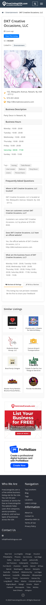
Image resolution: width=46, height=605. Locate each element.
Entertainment (11, 12)
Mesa (17, 581)
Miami (36, 584)
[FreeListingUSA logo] (14, 4)
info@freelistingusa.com (12, 539)
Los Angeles (18, 554)
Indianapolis (23, 563)
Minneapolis (19, 587)
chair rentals (10, 169)
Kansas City (36, 578)
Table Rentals (25, 165)
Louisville (16, 575)
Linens (8, 173)
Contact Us (29, 516)
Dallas (9, 560)
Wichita (35, 587)
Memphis (36, 569)
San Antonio (27, 557)
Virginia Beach (11, 584)
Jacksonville (33, 560)
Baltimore (6, 575)
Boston (27, 569)
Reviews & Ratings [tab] (14, 284)
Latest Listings (31, 503)
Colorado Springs (35, 581)
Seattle (25, 566)
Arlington (28, 590)
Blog (26, 493)
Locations (29, 500)
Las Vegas (38, 572)
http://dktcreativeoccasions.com (20, 102)
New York (8, 554)
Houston (36, 554)
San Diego (38, 557)
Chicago (28, 554)
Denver (33, 566)
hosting (14, 165)
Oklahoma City (26, 572)
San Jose (17, 560)
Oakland (10, 587)
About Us (28, 512)
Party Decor (34, 169)
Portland (15, 572)
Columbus (34, 563)
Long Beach (8, 581)
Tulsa (28, 587)
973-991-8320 (13, 98)
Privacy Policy (30, 526)
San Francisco (12, 563)
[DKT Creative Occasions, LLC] (23, 69)
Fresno (15, 578)
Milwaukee (26, 575)
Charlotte (16, 566)
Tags (27, 496)
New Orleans (17, 590)
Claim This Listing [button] (11, 36)
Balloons (22, 169)
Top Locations (30, 489)
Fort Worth (7, 566)
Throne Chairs (20, 173)
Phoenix (18, 557)
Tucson (7, 578)
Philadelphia (7, 557)
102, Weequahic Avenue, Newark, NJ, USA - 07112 (24, 92)
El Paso (40, 566)
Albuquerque (37, 575)
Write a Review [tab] (33, 284)
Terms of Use (30, 523)
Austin (24, 560)
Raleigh (21, 584)
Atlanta (23, 581)
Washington (18, 569)
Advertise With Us (32, 519)
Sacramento (24, 578)
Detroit (8, 569)
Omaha (29, 584)
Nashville (6, 572)
